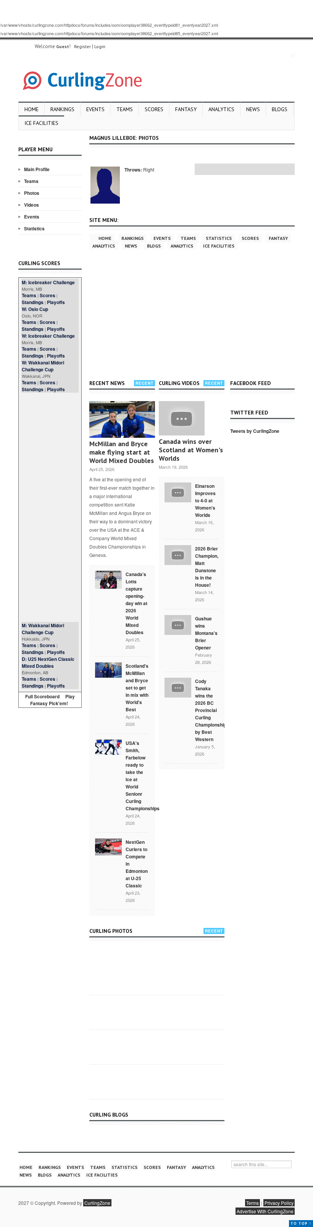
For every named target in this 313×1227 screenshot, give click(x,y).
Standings (33, 302)
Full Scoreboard (42, 696)
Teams (124, 109)
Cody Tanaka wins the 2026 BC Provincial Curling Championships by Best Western (212, 710)
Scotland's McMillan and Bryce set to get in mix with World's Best (137, 687)
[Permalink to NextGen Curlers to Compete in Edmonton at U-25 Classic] (108, 846)
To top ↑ (300, 1223)
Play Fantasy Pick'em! (52, 700)
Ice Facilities (41, 123)
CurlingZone (97, 1202)
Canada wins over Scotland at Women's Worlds (191, 450)
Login (99, 46)
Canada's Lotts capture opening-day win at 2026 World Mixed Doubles (136, 603)
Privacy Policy (279, 1202)
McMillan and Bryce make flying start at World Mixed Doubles (121, 452)
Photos (31, 192)
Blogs (279, 109)
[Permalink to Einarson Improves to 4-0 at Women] (178, 491)
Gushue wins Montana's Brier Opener (206, 633)
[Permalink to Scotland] (108, 669)
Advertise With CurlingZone (265, 1211)
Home (31, 109)
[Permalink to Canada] (108, 579)
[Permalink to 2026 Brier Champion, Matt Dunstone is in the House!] (178, 554)
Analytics (221, 109)
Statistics (34, 228)
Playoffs (56, 302)
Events (95, 109)
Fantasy (186, 109)
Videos (31, 204)
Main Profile (37, 169)
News (253, 109)
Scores (154, 109)
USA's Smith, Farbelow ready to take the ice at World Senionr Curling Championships (143, 776)
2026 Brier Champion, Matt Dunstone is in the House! (206, 566)
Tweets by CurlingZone (254, 430)
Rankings (62, 109)
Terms (252, 1202)
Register (82, 46)
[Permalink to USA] (108, 746)
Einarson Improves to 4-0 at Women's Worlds (205, 500)
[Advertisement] (50, 507)
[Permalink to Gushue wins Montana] (178, 624)
